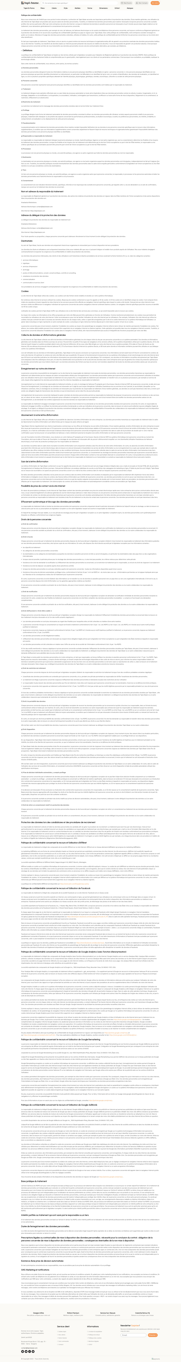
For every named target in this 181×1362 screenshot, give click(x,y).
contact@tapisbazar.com (29, 1348)
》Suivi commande (63, 1341)
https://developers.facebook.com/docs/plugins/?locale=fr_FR (87, 917)
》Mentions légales (93, 1341)
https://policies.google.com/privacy (116, 1033)
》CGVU (89, 1344)
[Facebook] (33, 1351)
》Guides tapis (61, 1331)
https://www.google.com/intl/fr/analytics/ (122, 1035)
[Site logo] (30, 3)
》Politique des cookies (94, 1338)
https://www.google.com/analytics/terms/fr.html (39, 1035)
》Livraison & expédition (94, 1331)
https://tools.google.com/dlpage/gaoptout (127, 1019)
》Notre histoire (62, 1338)
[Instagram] (29, 1351)
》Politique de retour (93, 1335)
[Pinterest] (22, 1351)
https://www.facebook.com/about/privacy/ (90, 943)
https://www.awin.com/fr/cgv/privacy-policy (74, 884)
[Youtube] (26, 1351)
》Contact (60, 1344)
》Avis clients (61, 1335)
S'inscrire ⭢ (153, 1335)
